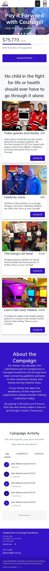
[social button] (37, 3)
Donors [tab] (39, 453)
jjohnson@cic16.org (12, 552)
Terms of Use (9, 563)
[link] (24, 158)
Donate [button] (37, 158)
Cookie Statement (23, 563)
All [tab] (7, 453)
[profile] (35, 3)
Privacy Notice (39, 561)
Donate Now (24, 58)
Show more (23, 515)
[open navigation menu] (45, 4)
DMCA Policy (37, 563)
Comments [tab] (22, 453)
